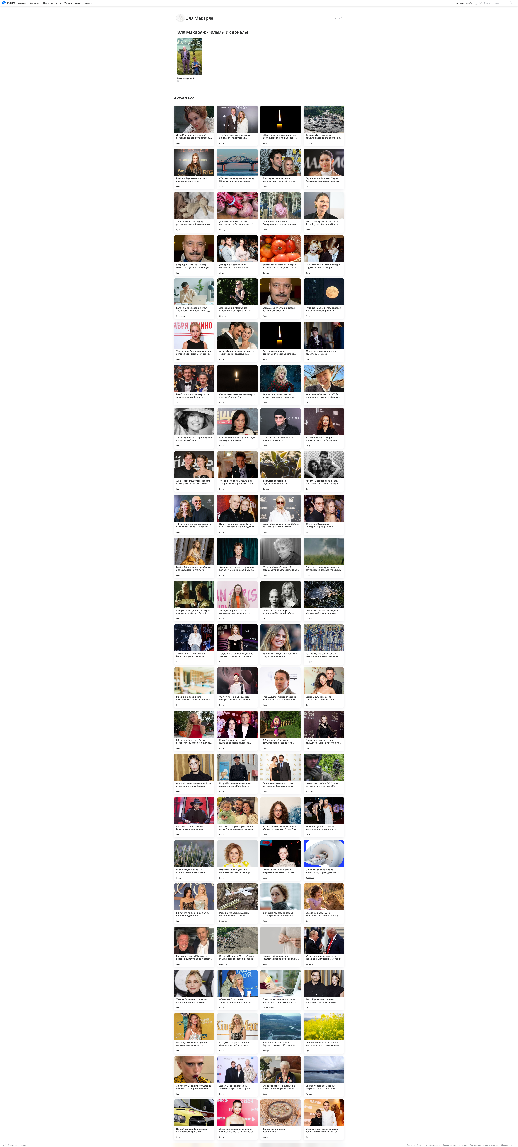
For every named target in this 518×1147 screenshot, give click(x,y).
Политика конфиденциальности (455, 1145)
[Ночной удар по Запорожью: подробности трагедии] (194, 1119)
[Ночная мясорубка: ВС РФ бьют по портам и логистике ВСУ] (324, 774)
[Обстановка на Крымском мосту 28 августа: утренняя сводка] (237, 169)
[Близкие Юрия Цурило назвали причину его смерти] (280, 298)
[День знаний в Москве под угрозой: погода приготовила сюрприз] (237, 298)
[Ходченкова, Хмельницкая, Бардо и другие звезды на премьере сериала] (194, 644)
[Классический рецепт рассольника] (280, 1119)
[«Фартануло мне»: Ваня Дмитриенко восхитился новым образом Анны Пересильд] (280, 212)
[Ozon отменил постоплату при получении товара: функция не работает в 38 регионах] (280, 990)
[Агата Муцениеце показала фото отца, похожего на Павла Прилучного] (194, 774)
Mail (4, 1145)
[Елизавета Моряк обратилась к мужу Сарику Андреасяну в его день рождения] (237, 817)
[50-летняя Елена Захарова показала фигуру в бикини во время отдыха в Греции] (324, 428)
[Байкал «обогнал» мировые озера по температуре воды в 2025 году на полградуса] (324, 1076)
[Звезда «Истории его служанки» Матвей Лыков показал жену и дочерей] (237, 558)
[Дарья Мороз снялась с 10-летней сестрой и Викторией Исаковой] (237, 1076)
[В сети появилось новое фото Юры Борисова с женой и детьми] (237, 515)
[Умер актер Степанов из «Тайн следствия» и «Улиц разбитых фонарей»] (324, 385)
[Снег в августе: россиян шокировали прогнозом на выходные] (194, 860)
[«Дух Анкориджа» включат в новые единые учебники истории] (324, 947)
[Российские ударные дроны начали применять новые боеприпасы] (237, 903)
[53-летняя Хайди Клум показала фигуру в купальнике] (280, 644)
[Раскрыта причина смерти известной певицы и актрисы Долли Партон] (280, 385)
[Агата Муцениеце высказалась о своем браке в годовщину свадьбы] (237, 342)
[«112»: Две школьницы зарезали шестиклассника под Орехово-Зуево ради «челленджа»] (280, 126)
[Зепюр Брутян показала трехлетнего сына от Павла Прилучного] (324, 687)
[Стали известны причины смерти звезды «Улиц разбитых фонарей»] (237, 385)
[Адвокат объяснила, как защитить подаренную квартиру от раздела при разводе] (280, 947)
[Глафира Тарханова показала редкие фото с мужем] (194, 169)
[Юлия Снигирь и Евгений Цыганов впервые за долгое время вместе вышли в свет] (237, 731)
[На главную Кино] (10, 3)
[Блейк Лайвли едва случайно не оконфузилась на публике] (194, 558)
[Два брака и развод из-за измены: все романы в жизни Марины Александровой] (237, 255)
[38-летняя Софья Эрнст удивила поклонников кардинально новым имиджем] (194, 1076)
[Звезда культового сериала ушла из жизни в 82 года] (194, 428)
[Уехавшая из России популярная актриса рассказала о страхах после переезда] (194, 342)
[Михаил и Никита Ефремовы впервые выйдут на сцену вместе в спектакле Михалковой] (194, 947)
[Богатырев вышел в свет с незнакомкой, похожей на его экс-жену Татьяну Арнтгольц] (280, 169)
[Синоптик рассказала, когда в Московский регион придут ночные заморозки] (324, 601)
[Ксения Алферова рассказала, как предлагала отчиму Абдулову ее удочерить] (324, 471)
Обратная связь (507, 1145)
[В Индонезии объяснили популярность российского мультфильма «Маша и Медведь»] (280, 731)
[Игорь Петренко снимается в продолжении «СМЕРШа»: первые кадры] (237, 774)
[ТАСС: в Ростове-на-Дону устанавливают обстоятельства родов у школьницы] (194, 212)
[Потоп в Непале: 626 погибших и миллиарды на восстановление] (237, 947)
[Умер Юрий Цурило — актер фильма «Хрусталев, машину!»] (194, 255)
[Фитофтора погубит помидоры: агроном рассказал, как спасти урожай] (280, 255)
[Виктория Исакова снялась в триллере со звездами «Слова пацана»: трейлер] (280, 903)
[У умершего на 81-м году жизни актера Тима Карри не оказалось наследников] (237, 471)
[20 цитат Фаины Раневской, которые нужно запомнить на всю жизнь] (280, 558)
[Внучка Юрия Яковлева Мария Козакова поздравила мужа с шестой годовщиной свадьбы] (324, 169)
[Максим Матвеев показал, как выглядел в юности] (280, 428)
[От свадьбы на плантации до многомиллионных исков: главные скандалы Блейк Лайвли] (194, 1033)
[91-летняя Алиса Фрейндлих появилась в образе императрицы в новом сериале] (324, 342)
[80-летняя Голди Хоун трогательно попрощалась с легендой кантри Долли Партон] (237, 990)
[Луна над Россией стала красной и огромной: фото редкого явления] (324, 298)
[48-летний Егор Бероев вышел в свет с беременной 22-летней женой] (194, 515)
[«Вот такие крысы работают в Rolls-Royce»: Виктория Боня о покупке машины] (324, 212)
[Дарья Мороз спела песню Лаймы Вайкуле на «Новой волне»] (280, 515)
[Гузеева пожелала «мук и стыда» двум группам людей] (237, 428)
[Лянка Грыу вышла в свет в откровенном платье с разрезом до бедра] (280, 860)
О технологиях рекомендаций (428, 1145)
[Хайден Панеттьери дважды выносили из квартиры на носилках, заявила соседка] (194, 990)
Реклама (23, 1145)
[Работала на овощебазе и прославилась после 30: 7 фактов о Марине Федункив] (237, 860)
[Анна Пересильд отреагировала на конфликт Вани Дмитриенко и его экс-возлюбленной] (194, 471)
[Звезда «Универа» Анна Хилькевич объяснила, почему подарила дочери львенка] (324, 903)
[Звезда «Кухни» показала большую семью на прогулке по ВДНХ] (324, 731)
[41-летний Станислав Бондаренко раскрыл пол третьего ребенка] (324, 515)
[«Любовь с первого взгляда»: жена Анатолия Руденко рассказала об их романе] (237, 126)
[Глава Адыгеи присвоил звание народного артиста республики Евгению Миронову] (280, 687)
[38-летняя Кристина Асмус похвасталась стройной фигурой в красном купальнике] (194, 731)
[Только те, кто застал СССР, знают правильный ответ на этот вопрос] (324, 644)
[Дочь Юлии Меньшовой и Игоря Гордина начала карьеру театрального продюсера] (324, 255)
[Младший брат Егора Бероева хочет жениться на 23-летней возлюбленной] (324, 1119)
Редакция (411, 1145)
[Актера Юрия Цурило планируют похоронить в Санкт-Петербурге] (194, 601)
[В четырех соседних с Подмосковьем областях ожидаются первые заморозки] (280, 471)
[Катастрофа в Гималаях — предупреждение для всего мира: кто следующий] (324, 126)
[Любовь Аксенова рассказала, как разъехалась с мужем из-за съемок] (237, 1119)
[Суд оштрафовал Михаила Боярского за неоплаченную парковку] (194, 817)
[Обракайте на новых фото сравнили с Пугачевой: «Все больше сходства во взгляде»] (280, 601)
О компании (12, 1145)
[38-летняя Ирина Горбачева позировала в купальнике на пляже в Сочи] (237, 687)
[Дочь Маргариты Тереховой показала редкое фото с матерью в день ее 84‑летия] (194, 126)
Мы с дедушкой (185, 78)
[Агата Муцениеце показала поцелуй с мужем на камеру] (324, 990)
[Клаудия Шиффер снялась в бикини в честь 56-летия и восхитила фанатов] (237, 1033)
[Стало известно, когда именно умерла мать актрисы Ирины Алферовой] (280, 1076)
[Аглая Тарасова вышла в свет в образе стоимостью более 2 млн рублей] (280, 817)
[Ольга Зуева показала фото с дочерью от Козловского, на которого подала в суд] (280, 774)
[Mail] (4, 3)
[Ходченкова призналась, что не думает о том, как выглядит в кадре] (237, 644)
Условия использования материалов (484, 1145)
